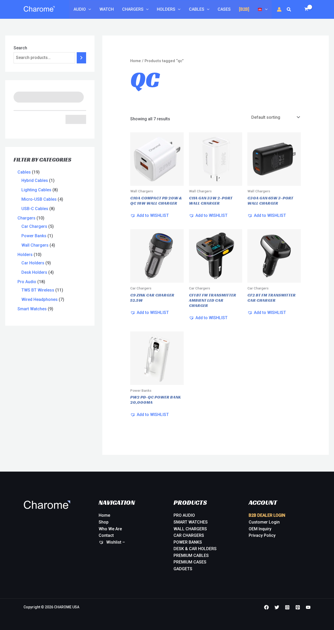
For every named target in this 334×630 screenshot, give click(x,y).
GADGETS (183, 568)
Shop (104, 522)
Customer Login (264, 522)
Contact (106, 535)
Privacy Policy (262, 535)
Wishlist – (115, 542)
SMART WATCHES (191, 522)
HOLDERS (166, 9)
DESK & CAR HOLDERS (195, 548)
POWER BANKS (188, 542)
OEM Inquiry (260, 528)
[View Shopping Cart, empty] (306, 9)
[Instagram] (287, 607)
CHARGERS (133, 9)
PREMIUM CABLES (191, 555)
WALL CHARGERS (190, 528)
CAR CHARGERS (189, 535)
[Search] (81, 57)
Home (135, 60)
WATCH (106, 9)
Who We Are (110, 528)
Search (20, 47)
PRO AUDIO (184, 515)
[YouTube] (308, 607)
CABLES (196, 9)
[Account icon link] (279, 9)
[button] (88, 9)
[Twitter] (277, 607)
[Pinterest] (297, 607)
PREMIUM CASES (190, 562)
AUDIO (80, 9)
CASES (224, 9)
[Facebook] (266, 607)
